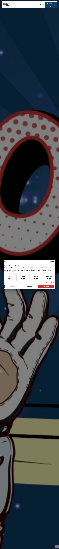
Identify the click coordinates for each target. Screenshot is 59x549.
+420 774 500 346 (51, 3)
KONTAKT (37, 4)
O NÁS (13, 5)
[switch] (23, 278)
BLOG (27, 4)
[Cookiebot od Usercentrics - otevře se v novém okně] (49, 261)
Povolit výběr (29, 286)
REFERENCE (22, 4)
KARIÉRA (31, 4)
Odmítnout (12, 286)
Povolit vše (46, 286)
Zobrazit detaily (49, 282)
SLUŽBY (17, 4)
